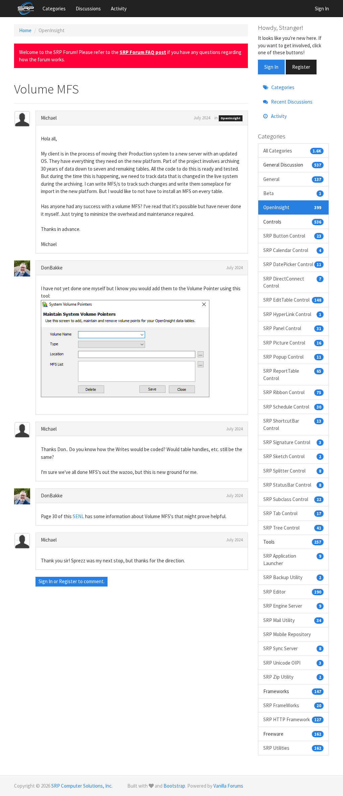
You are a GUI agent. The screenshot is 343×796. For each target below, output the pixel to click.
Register (68, 581)
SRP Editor (292, 592)
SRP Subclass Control (292, 499)
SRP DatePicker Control (292, 264)
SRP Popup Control (292, 357)
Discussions (88, 8)
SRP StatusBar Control (292, 485)
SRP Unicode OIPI (292, 663)
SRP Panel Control (292, 328)
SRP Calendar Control (292, 250)
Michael (49, 118)
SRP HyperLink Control (292, 314)
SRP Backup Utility (292, 577)
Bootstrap (174, 786)
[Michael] (25, 119)
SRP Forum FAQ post (143, 52)
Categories (54, 8)
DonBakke (52, 267)
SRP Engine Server (292, 606)
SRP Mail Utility (292, 620)
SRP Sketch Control (292, 456)
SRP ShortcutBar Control (292, 424)
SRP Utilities (292, 748)
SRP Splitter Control (292, 471)
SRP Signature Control (292, 442)
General (292, 179)
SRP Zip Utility (292, 677)
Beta (292, 193)
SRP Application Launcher (292, 559)
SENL (78, 516)
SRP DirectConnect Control (292, 282)
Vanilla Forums (228, 786)
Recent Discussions (291, 102)
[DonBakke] (25, 268)
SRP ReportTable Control (292, 374)
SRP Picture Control (292, 343)
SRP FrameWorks (292, 705)
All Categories (292, 150)
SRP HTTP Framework (292, 719)
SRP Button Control (292, 236)
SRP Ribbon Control (292, 392)
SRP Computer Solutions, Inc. (82, 786)
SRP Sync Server (292, 648)
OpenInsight (231, 118)
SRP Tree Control (292, 528)
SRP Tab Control (292, 513)
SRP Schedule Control (292, 407)
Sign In (322, 8)
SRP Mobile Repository (287, 634)
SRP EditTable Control (292, 300)
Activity (119, 8)
